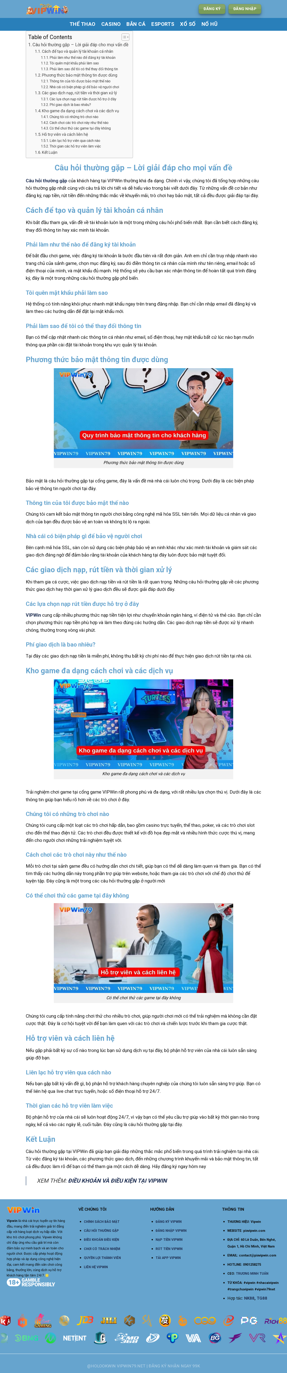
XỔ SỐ (188, 24)
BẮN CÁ (136, 24)
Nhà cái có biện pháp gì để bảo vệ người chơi (84, 87)
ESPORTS (162, 24)
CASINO (111, 24)
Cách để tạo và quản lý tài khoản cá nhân (77, 51)
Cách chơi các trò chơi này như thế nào (79, 123)
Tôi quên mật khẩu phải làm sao (74, 63)
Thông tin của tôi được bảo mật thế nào (80, 81)
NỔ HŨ (209, 24)
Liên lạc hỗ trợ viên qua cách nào (75, 141)
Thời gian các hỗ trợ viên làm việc (75, 146)
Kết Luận (49, 152)
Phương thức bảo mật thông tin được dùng (79, 75)
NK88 (249, 1298)
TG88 (262, 1298)
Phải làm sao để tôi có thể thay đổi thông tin (84, 69)
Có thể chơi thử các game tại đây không (80, 128)
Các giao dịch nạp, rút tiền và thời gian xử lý (79, 93)
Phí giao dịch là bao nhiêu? (70, 105)
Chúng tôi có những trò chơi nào (74, 117)
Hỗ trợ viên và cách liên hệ (65, 134)
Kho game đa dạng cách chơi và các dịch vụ (80, 111)
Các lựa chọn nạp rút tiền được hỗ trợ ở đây (83, 99)
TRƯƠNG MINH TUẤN (252, 1274)
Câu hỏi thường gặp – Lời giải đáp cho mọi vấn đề (80, 44)
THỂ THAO (83, 24)
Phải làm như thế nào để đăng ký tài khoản (83, 57)
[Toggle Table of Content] (123, 37)
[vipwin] (62, 9)
